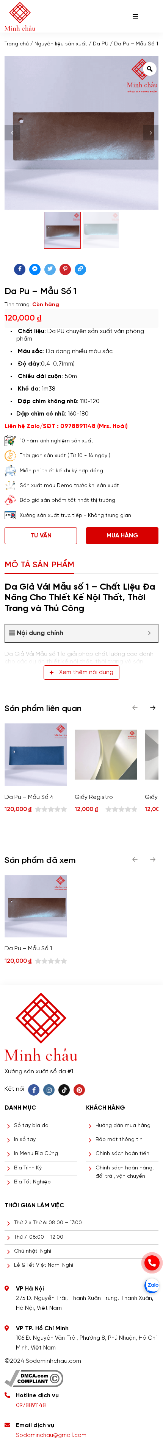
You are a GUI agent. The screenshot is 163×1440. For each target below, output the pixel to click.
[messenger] (35, 269)
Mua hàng (122, 535)
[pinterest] (65, 269)
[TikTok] (64, 1090)
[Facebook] (33, 1090)
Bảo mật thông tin (119, 1140)
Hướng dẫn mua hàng (123, 1126)
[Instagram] (49, 1090)
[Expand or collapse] (149, 633)
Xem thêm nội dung (86, 672)
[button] (152, 707)
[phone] (152, 1262)
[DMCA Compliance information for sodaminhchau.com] (34, 1375)
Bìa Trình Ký (28, 1168)
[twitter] (50, 269)
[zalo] (152, 1285)
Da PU (100, 44)
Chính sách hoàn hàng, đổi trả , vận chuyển (125, 1172)
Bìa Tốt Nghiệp (32, 1182)
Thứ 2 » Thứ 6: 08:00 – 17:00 (48, 1223)
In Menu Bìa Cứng (36, 1154)
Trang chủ (17, 44)
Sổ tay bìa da (31, 1126)
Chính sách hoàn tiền (122, 1154)
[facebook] (19, 269)
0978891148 (31, 1406)
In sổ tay (25, 1140)
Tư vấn (41, 535)
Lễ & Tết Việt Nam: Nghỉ (43, 1265)
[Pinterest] (79, 1090)
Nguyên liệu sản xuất (60, 44)
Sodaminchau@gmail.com (51, 1435)
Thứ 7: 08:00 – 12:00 (38, 1237)
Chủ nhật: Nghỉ (32, 1251)
